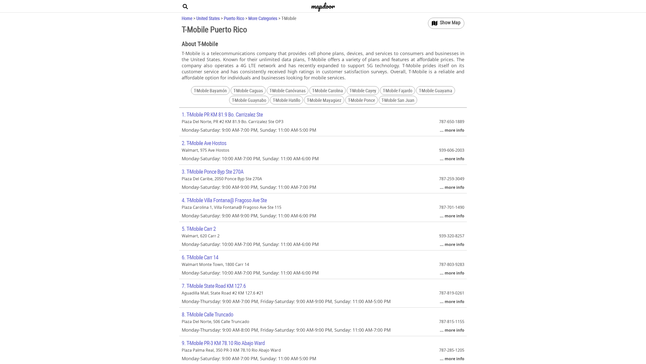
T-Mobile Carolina (327, 90)
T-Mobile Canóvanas (288, 90)
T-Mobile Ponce (361, 100)
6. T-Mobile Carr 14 (200, 257)
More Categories (262, 18)
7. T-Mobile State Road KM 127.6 (214, 285)
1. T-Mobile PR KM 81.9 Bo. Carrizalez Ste (222, 114)
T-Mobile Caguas (248, 90)
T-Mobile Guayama (435, 90)
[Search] (185, 6)
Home (187, 18)
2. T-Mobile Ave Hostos (204, 143)
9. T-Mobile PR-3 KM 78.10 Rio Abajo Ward (223, 343)
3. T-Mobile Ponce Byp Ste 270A (213, 171)
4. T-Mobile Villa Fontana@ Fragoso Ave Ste (224, 200)
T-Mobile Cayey (362, 90)
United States (208, 18)
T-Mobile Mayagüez (324, 100)
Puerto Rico (234, 18)
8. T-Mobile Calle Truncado (207, 314)
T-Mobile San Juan (398, 100)
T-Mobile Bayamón (210, 90)
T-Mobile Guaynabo (249, 100)
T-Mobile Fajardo (397, 90)
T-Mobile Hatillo (286, 100)
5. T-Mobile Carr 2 (199, 228)
